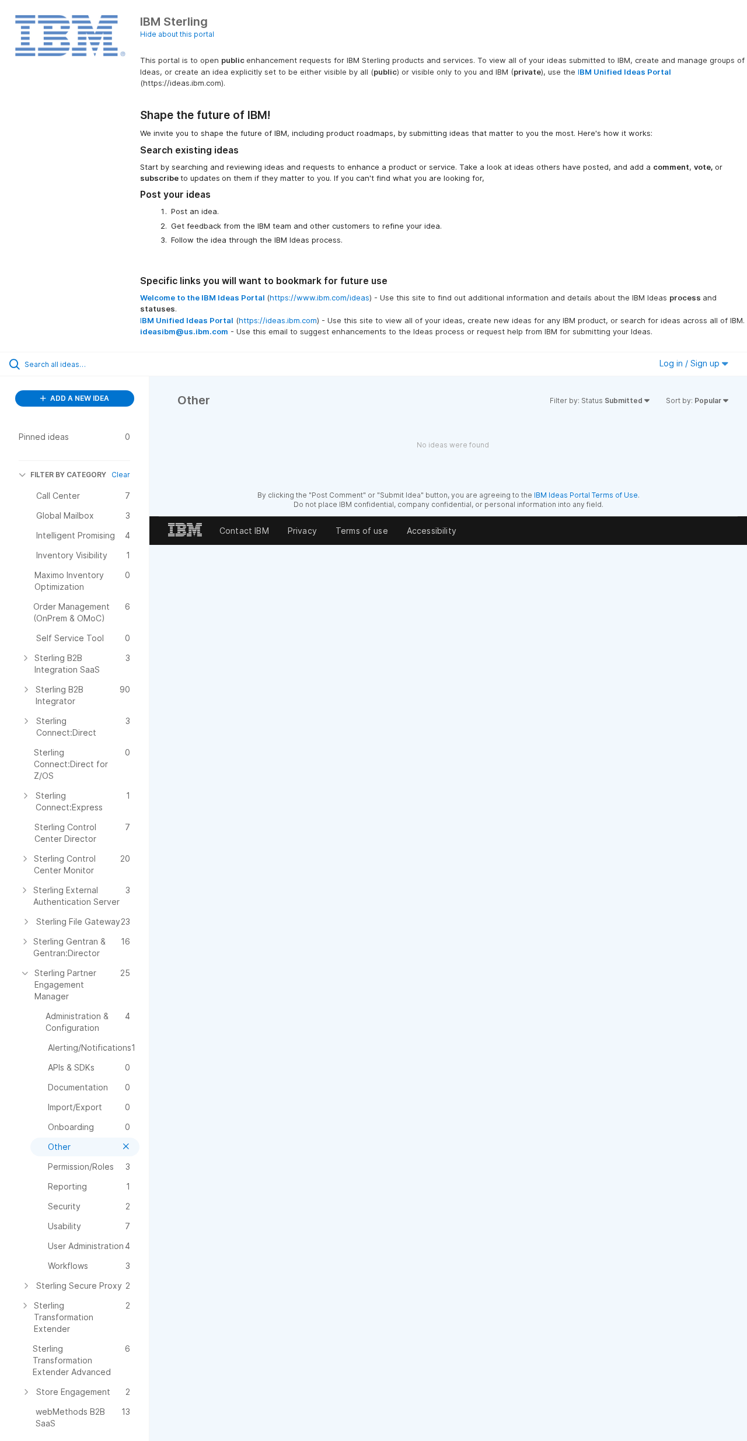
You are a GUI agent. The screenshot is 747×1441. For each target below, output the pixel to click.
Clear (120, 474)
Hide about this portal (177, 34)
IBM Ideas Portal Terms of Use (586, 495)
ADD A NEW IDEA (78, 398)
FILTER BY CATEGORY (68, 474)
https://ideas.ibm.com (278, 320)
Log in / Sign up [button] (690, 363)
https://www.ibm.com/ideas (319, 297)
